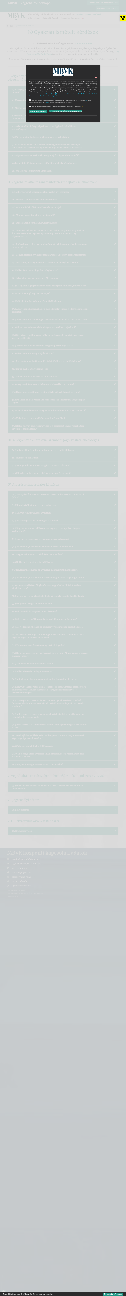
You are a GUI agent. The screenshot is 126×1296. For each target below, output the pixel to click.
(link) (86, 100)
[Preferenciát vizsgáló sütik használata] (82, 107)
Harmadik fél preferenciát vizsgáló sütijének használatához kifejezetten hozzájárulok (56, 106)
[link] (123, 18)
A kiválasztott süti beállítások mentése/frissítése (66, 111)
